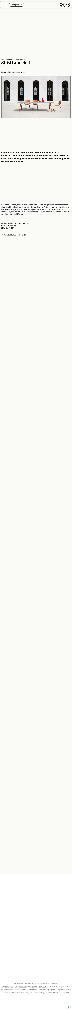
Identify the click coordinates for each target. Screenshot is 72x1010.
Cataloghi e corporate (43, 924)
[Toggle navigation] (4, 5)
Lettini (33, 890)
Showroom (22, 946)
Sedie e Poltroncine (7, 59)
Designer (3, 931)
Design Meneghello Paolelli (13, 72)
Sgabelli (33, 887)
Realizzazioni (5, 924)
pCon (38, 927)
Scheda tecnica (10, 225)
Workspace (11, 926)
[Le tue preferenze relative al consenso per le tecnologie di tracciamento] (68, 1006)
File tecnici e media (42, 929)
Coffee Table (35, 894)
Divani (33, 888)
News (2, 932)
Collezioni (4, 923)
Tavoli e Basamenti (37, 893)
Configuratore (66, 387)
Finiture (39, 926)
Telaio (4, 396)
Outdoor (4, 926)
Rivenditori (22, 948)
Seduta (5, 402)
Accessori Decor (36, 896)
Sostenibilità (5, 929)
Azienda (3, 928)
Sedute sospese (36, 891)
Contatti (21, 949)
